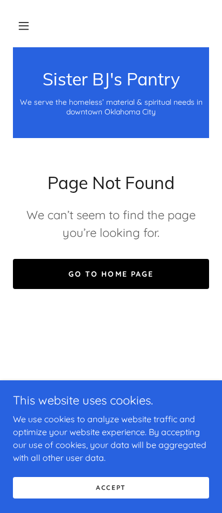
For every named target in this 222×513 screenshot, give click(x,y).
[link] (111, 79)
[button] (23, 26)
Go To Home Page (110, 274)
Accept (111, 487)
